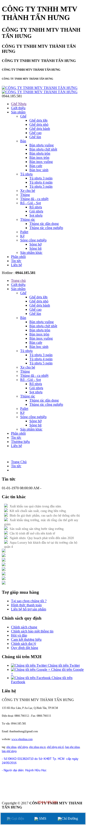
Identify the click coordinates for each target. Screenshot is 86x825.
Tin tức (16, 261)
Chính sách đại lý (23, 644)
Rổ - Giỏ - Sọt (30, 203)
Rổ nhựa (35, 207)
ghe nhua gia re (37, 747)
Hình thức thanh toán (26, 605)
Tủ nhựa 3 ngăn (41, 178)
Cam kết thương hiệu (26, 639)
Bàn (23, 141)
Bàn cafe (35, 166)
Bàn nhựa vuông (41, 145)
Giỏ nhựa (36, 211)
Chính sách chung (24, 627)
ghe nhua (11, 747)
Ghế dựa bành (39, 129)
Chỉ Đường (69, 818)
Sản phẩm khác (31, 252)
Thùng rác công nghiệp (46, 228)
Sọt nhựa (35, 215)
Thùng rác (27, 219)
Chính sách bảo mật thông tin (32, 631)
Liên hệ (16, 265)
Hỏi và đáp (19, 635)
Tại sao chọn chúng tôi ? (29, 601)
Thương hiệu (20, 442)
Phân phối (18, 257)
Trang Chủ (19, 462)
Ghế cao (35, 133)
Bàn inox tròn (39, 157)
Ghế (23, 116)
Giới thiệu (18, 108)
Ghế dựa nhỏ (38, 124)
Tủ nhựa (26, 174)
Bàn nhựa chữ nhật (43, 149)
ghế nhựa (23, 747)
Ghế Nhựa (18, 104)
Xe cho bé (27, 191)
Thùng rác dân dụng (44, 224)
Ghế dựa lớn (38, 120)
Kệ (22, 236)
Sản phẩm (18, 112)
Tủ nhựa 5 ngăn (41, 186)
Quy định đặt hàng (24, 648)
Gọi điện (17, 818)
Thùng (25, 195)
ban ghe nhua (72, 747)
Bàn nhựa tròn (39, 153)
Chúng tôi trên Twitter (63, 665)
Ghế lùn (35, 137)
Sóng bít (35, 248)
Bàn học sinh (38, 170)
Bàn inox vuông (41, 162)
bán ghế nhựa (9, 751)
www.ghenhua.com (22, 739)
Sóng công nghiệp (33, 240)
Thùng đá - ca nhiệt (34, 199)
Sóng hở (35, 244)
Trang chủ (18, 280)
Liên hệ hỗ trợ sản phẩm (28, 609)
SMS (42, 818)
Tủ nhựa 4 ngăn (41, 182)
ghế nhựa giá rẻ (55, 747)
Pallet (24, 232)
